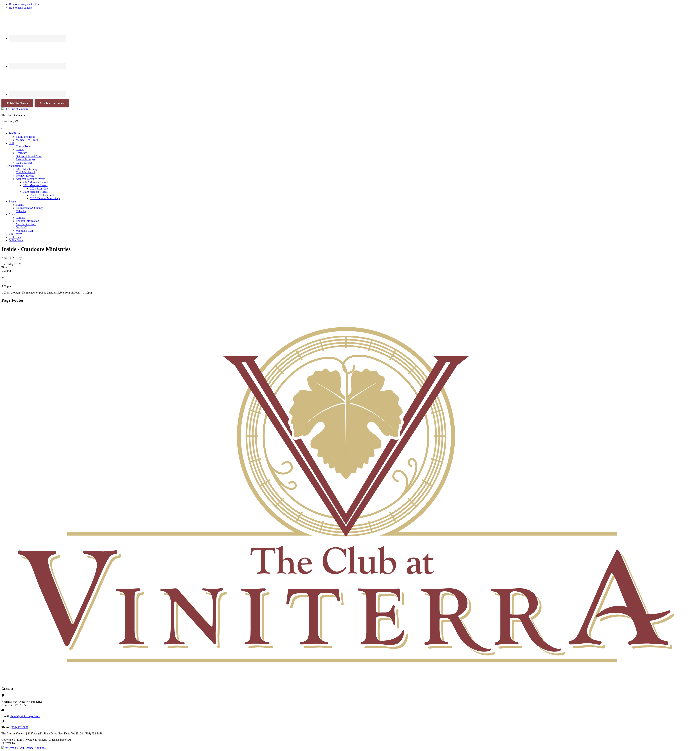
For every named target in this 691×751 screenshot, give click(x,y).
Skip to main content (20, 7)
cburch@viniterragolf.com (25, 716)
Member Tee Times (52, 103)
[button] (14, 133)
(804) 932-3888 (19, 727)
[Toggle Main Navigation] (2, 128)
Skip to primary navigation (24, 4)
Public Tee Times (17, 103)
